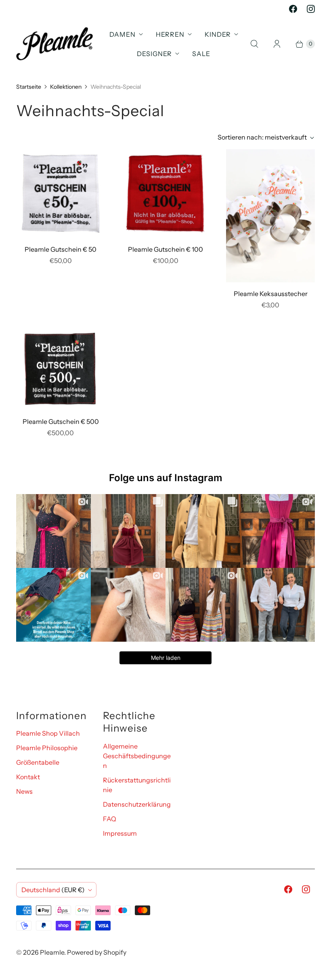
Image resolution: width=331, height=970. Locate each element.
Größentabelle (37, 762)
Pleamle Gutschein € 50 (60, 249)
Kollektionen (66, 86)
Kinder (218, 34)
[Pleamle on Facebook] (293, 9)
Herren (170, 34)
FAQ (109, 819)
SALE (201, 54)
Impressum (120, 833)
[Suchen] (254, 44)
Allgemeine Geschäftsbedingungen (137, 756)
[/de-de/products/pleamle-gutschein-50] (60, 193)
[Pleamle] (54, 44)
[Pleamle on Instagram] (311, 9)
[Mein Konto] (277, 44)
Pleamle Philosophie (47, 748)
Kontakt (28, 777)
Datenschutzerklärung (137, 804)
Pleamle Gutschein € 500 (61, 421)
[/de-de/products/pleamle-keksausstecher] (270, 215)
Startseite (28, 86)
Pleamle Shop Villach (48, 733)
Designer (154, 54)
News (24, 791)
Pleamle (52, 952)
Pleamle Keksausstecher (271, 294)
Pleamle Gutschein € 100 (165, 249)
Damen (122, 34)
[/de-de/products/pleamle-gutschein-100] (165, 193)
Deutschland (53, 890)
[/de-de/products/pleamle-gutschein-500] (60, 369)
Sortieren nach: (262, 137)
